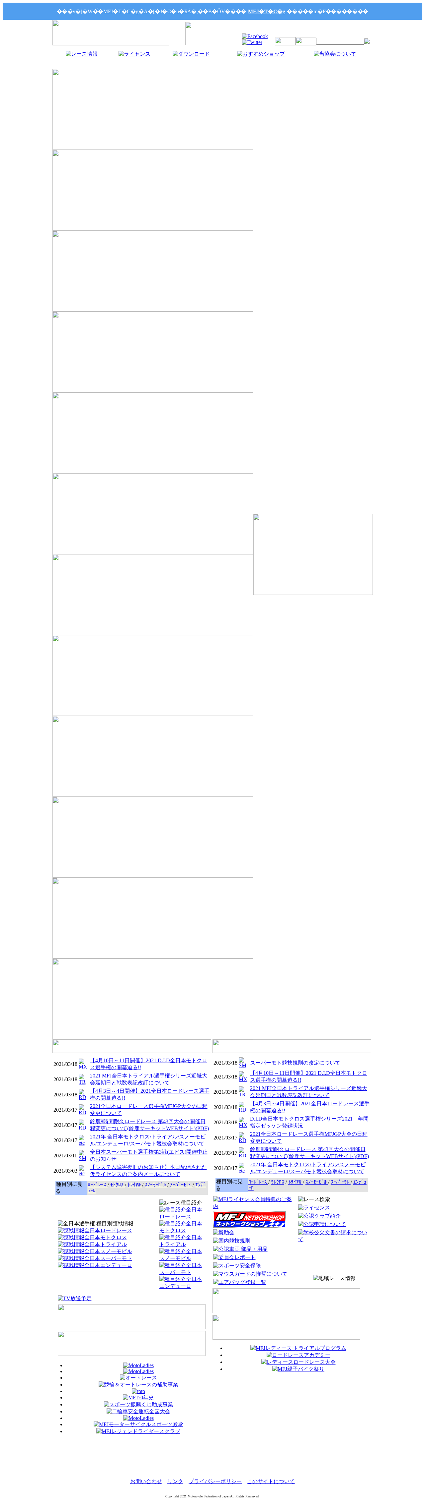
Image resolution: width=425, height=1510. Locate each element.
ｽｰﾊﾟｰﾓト (181, 1185)
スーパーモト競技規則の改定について (295, 1063)
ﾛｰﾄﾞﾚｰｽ (98, 1185)
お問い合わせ (146, 1481)
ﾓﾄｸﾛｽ (117, 1185)
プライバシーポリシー (215, 1481)
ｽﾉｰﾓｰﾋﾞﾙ (156, 1185)
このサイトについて (271, 1481)
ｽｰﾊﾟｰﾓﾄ (341, 1182)
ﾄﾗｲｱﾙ (135, 1185)
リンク (175, 1481)
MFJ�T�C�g (266, 11)
